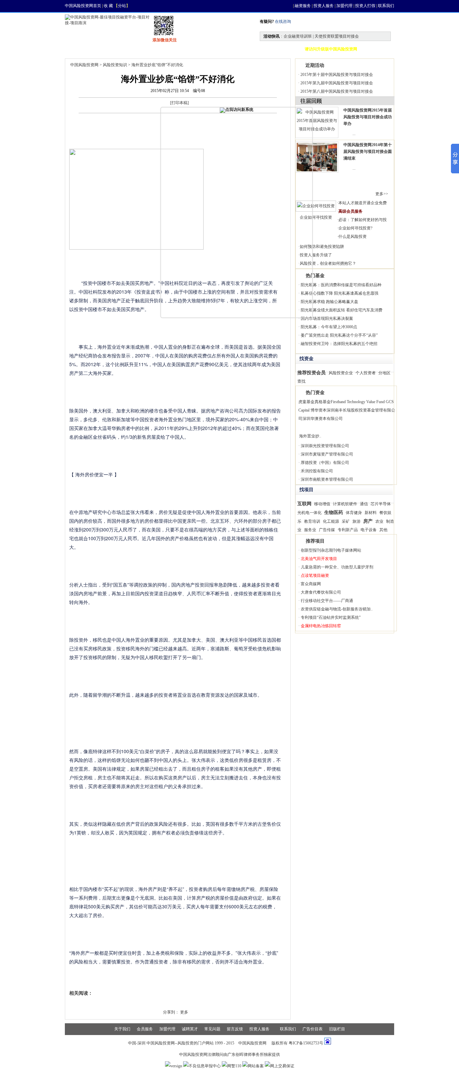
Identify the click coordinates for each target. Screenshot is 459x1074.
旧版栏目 (337, 1029)
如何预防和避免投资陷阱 (322, 246)
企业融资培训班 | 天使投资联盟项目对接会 (321, 36)
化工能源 (331, 521)
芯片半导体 (381, 504)
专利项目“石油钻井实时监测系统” (331, 617)
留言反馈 (235, 1029)
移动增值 (322, 504)
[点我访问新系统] (236, 110)
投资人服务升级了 (316, 255)
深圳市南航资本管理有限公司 (327, 479)
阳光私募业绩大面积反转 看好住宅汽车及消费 (341, 310)
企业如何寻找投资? (355, 228)
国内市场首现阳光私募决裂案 (327, 318)
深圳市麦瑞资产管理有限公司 (327, 454)
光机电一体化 (309, 512)
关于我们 (122, 1029)
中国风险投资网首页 (83, 5)
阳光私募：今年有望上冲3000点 (329, 327)
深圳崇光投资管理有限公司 (325, 445)
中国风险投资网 (84, 64)
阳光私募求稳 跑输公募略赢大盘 (329, 301)
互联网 (304, 503)
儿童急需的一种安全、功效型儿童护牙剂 (337, 567)
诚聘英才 (190, 1029)
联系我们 (386, 5)
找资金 (170, 49)
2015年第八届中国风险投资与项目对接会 (336, 91)
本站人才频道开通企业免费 (362, 203)
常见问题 (212, 1029)
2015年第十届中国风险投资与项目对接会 (336, 74)
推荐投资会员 (311, 372)
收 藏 (108, 5)
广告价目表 (312, 1029)
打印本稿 (179, 102)
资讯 (107, 49)
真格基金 (323, 401)
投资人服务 (324, 5)
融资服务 (303, 5)
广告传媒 (327, 529)
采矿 (346, 521)
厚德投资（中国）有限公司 (325, 462)
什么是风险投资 (352, 236)
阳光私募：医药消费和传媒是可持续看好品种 (341, 285)
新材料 (371, 512)
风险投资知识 (115, 64)
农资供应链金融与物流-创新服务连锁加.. (337, 609)
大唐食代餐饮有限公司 (321, 592)
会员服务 (145, 1029)
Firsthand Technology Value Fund (358, 401)
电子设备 (369, 529)
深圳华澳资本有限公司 (322, 418)
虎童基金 (306, 401)
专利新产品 (348, 529)
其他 (383, 529)
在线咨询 (282, 21)
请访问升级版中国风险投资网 (331, 49)
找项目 (137, 49)
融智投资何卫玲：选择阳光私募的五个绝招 (339, 343)
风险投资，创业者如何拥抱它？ (328, 263)
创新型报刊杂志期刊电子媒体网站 (331, 550)
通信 (364, 504)
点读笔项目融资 (315, 575)
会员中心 (276, 49)
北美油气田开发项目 (319, 558)
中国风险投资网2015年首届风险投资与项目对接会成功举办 (367, 117)
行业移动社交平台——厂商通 (327, 600)
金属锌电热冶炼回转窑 (321, 626)
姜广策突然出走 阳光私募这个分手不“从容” (339, 335)
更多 (184, 1012)
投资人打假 (365, 5)
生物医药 (333, 512)
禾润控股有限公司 (317, 471)
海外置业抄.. (310, 436)
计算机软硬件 (345, 504)
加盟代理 (344, 5)
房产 (368, 521)
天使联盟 (240, 49)
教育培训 (312, 521)
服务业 (310, 529)
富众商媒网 (311, 584)
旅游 (356, 521)
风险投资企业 (341, 373)
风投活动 (204, 49)
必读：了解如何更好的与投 (362, 219)
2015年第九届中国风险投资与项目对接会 (336, 83)
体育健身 (354, 512)
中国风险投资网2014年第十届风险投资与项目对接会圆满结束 (367, 151)
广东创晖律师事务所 (245, 1054)
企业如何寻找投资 (316, 217)
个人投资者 (366, 373)
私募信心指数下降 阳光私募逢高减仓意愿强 (339, 293)
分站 (122, 5)
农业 (379, 521)
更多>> (381, 193)
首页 (79, 49)
